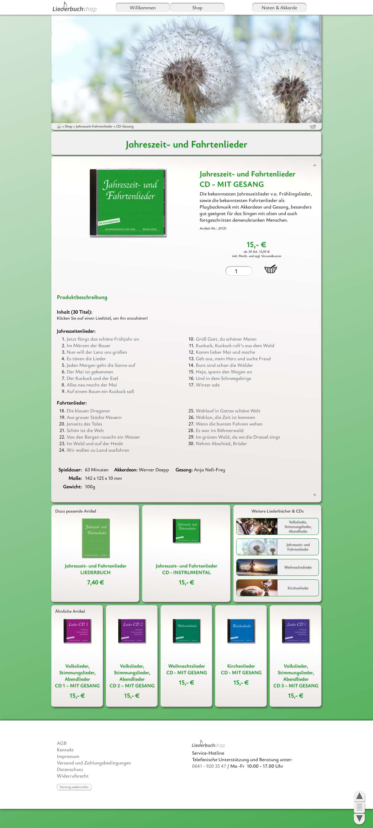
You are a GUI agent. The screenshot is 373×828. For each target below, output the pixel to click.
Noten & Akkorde (279, 7)
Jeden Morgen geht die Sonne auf (101, 365)
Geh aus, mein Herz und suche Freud (233, 358)
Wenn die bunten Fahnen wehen (229, 423)
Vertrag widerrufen (74, 786)
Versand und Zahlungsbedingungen (94, 762)
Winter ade (208, 384)
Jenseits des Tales (84, 423)
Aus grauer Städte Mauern (94, 417)
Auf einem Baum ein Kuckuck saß (100, 391)
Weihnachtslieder (298, 567)
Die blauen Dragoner (88, 410)
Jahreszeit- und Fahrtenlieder (298, 547)
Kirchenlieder (298, 587)
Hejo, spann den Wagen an (224, 371)
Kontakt (65, 749)
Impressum (68, 756)
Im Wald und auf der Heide (95, 443)
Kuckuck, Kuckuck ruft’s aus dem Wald (235, 345)
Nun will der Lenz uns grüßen (97, 352)
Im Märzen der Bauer (89, 345)
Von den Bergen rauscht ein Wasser (103, 436)
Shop (197, 7)
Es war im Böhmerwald (220, 430)
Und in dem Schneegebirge (223, 378)
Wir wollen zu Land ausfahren (98, 449)
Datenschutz (70, 769)
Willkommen (143, 7)
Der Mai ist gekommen (90, 371)
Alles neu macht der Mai (92, 384)
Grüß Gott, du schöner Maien (226, 338)
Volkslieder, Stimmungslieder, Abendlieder (298, 526)
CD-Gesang (125, 126)
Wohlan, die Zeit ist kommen (225, 417)
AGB (62, 743)
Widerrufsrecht (73, 775)
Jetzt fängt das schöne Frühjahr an (103, 338)
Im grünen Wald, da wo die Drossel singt (238, 436)
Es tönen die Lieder (86, 358)
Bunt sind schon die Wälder (224, 365)
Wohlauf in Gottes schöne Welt (228, 410)
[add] (271, 268)
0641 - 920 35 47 (209, 766)
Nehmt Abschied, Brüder (221, 443)
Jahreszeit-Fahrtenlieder (94, 126)
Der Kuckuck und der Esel (92, 378)
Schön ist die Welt (85, 430)
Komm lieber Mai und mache (225, 352)
